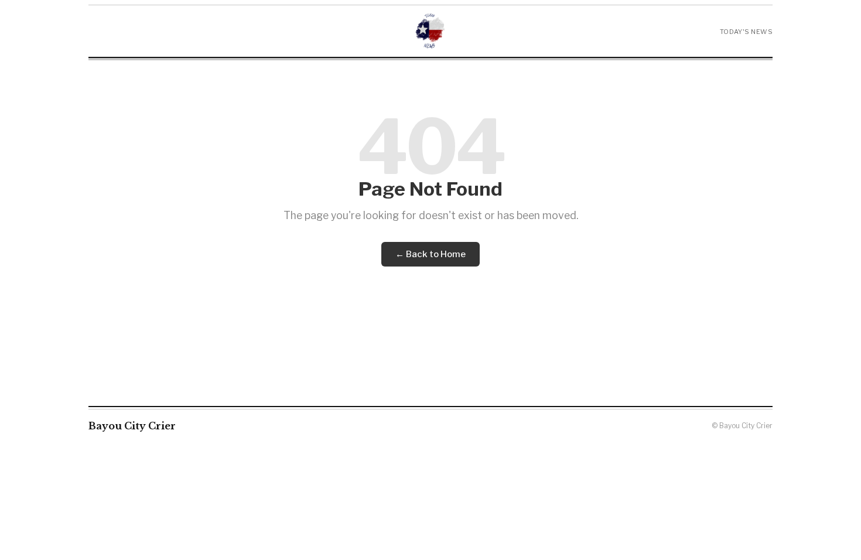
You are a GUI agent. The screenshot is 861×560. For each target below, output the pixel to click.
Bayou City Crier (132, 426)
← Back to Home (430, 254)
